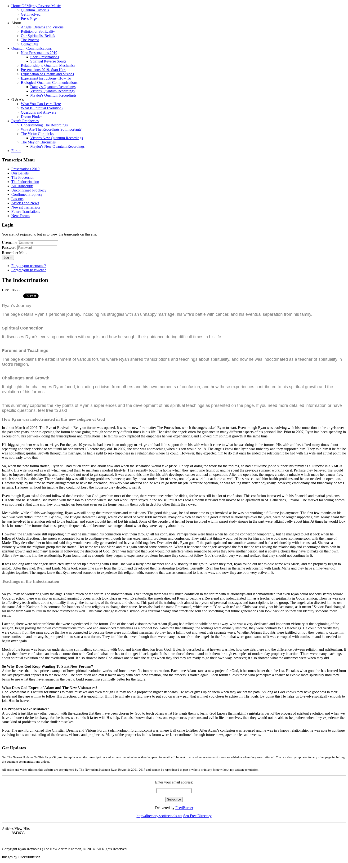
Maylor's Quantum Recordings (53, 95)
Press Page (29, 19)
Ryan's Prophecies (25, 121)
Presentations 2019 (25, 169)
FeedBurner (184, 808)
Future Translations (25, 211)
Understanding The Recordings (44, 125)
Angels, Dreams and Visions (42, 27)
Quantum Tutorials (35, 10)
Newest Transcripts (25, 207)
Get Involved (30, 14)
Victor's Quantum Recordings (52, 91)
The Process (30, 40)
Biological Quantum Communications (49, 82)
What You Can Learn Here (41, 104)
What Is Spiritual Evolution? (42, 108)
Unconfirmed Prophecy (28, 190)
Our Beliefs (20, 173)
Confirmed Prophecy (27, 194)
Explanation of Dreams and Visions (47, 74)
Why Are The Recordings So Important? (51, 129)
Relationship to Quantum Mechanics (48, 65)
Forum (16, 151)
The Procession (22, 177)
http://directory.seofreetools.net (159, 816)
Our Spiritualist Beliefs (38, 36)
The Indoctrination (25, 182)
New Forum (20, 216)
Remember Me (13, 253)
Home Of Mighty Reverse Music (36, 6)
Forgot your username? (28, 266)
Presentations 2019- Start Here (43, 70)
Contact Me (29, 44)
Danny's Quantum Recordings (53, 87)
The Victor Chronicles (37, 134)
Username (9, 242)
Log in (8, 257)
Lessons (17, 199)
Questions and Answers (38, 112)
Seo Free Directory (197, 816)
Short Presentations (44, 57)
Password (9, 247)
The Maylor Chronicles (38, 142)
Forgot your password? (28, 270)
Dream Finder (31, 117)
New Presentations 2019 (39, 53)
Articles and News (25, 203)
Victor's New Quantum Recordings (56, 138)
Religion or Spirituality (38, 31)
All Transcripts (22, 186)
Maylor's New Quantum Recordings (57, 146)
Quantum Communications (31, 48)
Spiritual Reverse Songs (48, 61)
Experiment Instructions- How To (46, 78)
